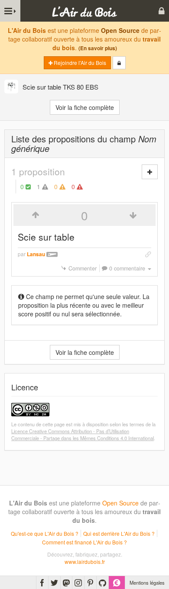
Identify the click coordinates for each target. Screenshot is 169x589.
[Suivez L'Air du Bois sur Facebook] (42, 582)
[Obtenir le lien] (148, 254)
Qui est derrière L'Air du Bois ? (119, 533)
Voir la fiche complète (84, 107)
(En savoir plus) (97, 48)
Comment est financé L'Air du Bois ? (84, 542)
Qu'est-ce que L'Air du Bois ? (44, 533)
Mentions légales (147, 582)
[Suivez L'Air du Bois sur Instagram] (78, 582)
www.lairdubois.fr (85, 561)
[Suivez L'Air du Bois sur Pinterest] (90, 582)
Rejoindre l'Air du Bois (79, 62)
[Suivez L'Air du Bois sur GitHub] (102, 582)
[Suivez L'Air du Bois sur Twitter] (54, 582)
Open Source (120, 30)
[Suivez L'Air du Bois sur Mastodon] (66, 582)
